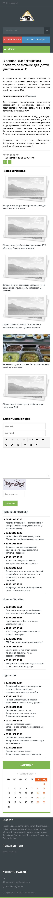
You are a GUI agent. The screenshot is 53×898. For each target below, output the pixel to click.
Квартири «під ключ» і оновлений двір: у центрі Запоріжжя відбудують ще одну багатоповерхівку (24, 526)
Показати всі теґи (10, 852)
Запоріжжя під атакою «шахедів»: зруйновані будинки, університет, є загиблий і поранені (22, 550)
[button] (6, 439)
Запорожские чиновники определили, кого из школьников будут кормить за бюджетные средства (24, 288)
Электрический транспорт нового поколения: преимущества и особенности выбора (21, 653)
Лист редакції (12, 3)
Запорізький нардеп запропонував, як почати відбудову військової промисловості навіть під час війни (23, 689)
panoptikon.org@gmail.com (17, 882)
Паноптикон (29, 893)
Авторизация (37, 39)
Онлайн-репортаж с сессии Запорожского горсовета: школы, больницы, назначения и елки (21, 713)
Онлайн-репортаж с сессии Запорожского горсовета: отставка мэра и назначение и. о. (25, 740)
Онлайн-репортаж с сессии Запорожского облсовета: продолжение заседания (24, 727)
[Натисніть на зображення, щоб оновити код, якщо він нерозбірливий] (14, 484)
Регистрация (14, 39)
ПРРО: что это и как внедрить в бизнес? (24, 642)
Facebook (31, 96)
